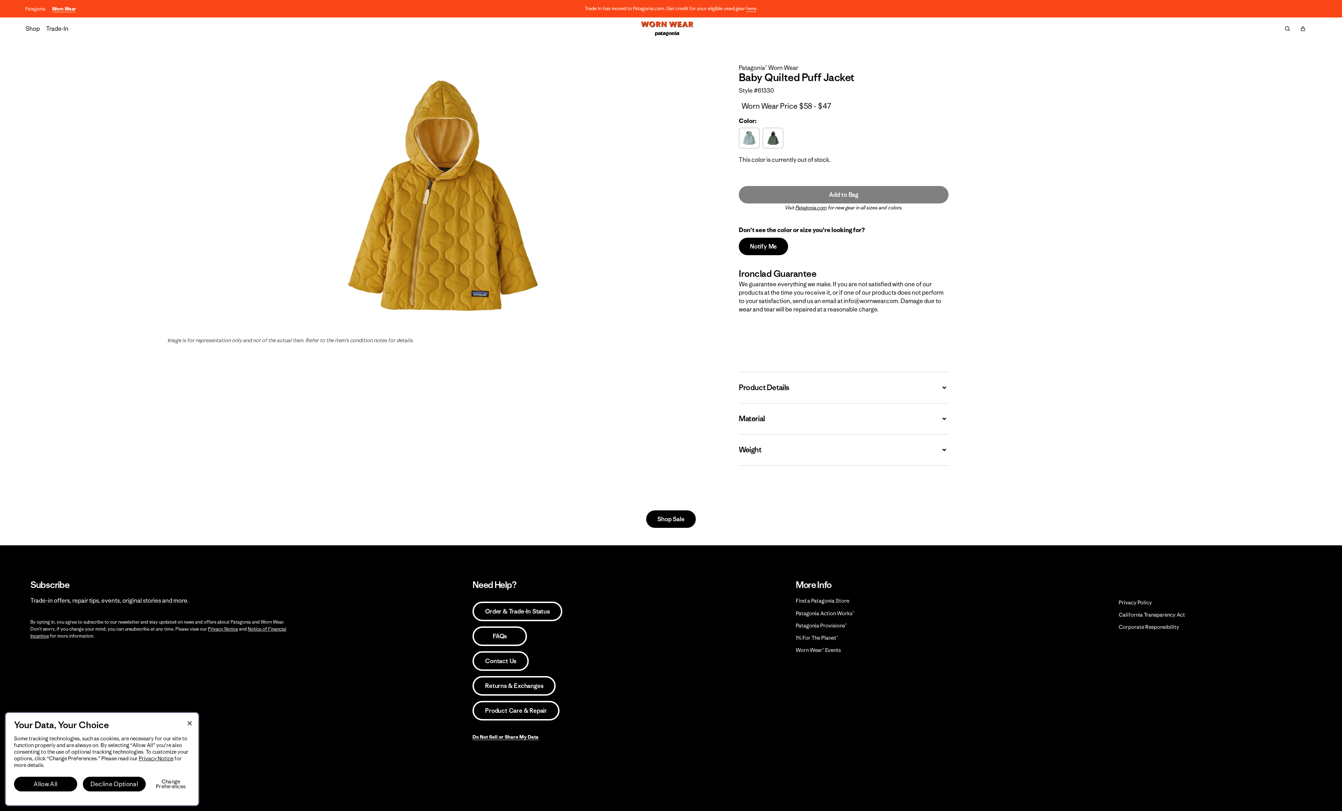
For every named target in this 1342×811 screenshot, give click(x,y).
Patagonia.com (811, 207)
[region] (102, 759)
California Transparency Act (1152, 614)
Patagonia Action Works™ (825, 613)
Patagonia (35, 9)
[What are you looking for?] (1287, 28)
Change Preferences (171, 784)
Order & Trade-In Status (517, 611)
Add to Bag (843, 195)
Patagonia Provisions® (821, 625)
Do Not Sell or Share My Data (505, 737)
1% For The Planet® (817, 637)
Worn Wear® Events (818, 650)
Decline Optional (114, 784)
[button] (1303, 28)
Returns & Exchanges (514, 686)
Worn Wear (64, 9)
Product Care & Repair (516, 711)
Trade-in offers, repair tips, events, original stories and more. (109, 600)
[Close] (189, 723)
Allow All (45, 784)
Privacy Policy (1135, 602)
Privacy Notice (223, 629)
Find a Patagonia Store (822, 600)
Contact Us (500, 661)
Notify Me (763, 246)
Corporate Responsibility (1149, 627)
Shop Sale (670, 519)
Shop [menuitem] (33, 29)
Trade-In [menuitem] (57, 29)
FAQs (500, 636)
